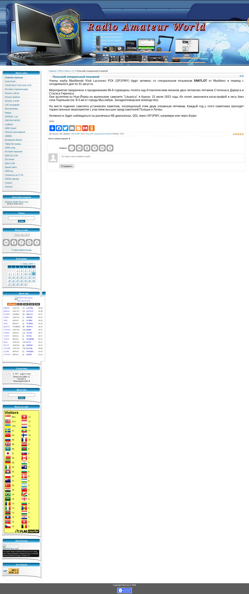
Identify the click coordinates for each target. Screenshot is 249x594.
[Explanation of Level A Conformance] (11, 573)
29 (17, 284)
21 (13, 280)
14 (13, 277)
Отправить (67, 166)
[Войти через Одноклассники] (36, 242)
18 (29, 277)
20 (9, 280)
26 (33, 280)
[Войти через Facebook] (13, 242)
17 (25, 277)
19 (33, 277)
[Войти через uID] (71, 148)
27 (9, 284)
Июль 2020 (28, 264)
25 (29, 280)
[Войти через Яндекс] (21, 242)
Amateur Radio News (14, 202)
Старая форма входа (21, 250)
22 (17, 280)
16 (21, 277)
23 (21, 280)
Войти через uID (21, 235)
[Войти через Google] (29, 242)
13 (9, 277)
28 (13, 284)
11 (30, 274)
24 (25, 280)
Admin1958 (75, 134)
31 (25, 284)
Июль (67, 71)
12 (33, 274)
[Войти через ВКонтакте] (6, 242)
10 (25, 274)
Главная (52, 71)
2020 (60, 71)
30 (21, 284)
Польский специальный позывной (98, 134)
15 (17, 277)
